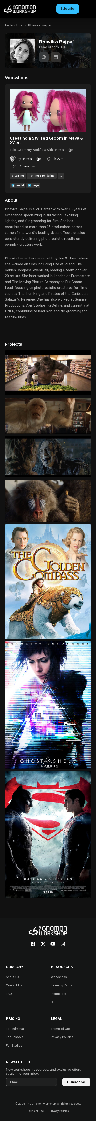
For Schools (14, 1037)
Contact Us (14, 985)
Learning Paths (61, 985)
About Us (12, 977)
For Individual (15, 1029)
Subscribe (68, 8)
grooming (18, 176)
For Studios (14, 1046)
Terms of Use (61, 1029)
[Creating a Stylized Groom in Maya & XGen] (48, 110)
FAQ (9, 994)
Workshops (59, 977)
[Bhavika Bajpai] (44, 57)
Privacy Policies (62, 1037)
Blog (54, 1002)
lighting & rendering (42, 176)
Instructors (14, 25)
